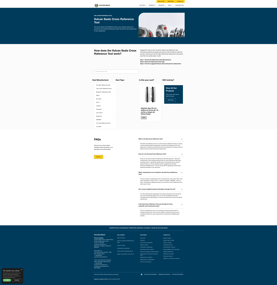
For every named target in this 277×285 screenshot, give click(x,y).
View (143, 117)
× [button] (21, 269)
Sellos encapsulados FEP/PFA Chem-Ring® (125, 241)
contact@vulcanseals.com (100, 244)
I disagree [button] (16, 280)
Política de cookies (177, 274)
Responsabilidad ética (168, 251)
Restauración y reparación (146, 257)
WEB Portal (171, 1)
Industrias (142, 240)
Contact (98, 157)
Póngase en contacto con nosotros (171, 258)
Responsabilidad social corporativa (171, 249)
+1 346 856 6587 (98, 255)
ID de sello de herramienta (146, 242)
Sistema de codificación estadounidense (149, 251)
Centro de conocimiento (145, 261)
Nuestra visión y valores (168, 240)
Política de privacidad (150, 274)
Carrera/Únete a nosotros (169, 247)
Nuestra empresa (167, 238)
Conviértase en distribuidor (146, 247)
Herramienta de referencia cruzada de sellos (149, 255)
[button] (143, 5)
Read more (13, 277)
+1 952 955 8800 (98, 263)
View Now (171, 100)
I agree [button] (7, 280)
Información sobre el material (147, 249)
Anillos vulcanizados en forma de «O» (125, 254)
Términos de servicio (164, 274)
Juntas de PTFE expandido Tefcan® (125, 251)
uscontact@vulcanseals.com (100, 264)
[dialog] (12, 276)
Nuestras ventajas (167, 242)
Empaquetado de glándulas (123, 248)
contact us (180, 1)
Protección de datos (168, 256)
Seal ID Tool (161, 1)
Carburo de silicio (121, 245)
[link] (93, 1)
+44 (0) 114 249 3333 (99, 242)
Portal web (142, 238)
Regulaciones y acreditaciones (147, 259)
